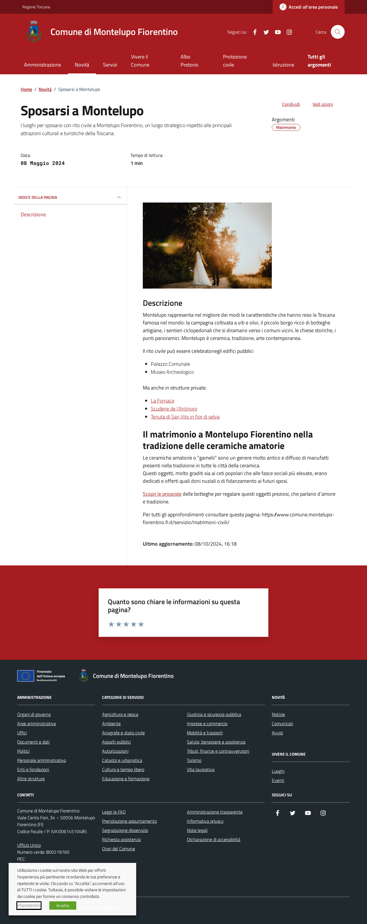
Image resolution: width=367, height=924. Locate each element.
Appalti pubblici (116, 741)
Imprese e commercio (207, 723)
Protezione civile (235, 61)
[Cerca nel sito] (338, 32)
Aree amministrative (36, 723)
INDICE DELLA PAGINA (37, 197)
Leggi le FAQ (114, 811)
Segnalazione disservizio (125, 830)
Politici (23, 751)
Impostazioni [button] (29, 905)
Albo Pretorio (189, 61)
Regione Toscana (36, 7)
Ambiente (111, 723)
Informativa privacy (205, 821)
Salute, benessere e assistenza (216, 741)
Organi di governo (34, 714)
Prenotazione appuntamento (129, 821)
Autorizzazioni (115, 751)
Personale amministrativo (41, 760)
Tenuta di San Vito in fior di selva (185, 417)
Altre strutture (31, 778)
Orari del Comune (118, 848)
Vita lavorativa (200, 769)
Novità (82, 65)
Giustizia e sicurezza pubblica (214, 714)
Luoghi (278, 771)
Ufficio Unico (29, 845)
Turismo (194, 760)
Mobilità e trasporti (205, 732)
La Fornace (162, 400)
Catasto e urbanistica (122, 760)
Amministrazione (42, 65)
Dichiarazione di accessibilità (213, 839)
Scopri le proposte (162, 494)
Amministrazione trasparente (215, 811)
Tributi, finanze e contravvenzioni (218, 751)
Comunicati (282, 723)
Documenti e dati (33, 741)
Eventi (278, 780)
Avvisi (277, 732)
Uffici (22, 732)
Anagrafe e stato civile (123, 732)
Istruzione (283, 65)
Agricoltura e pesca (120, 714)
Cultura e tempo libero (123, 769)
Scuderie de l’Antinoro (174, 409)
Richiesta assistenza (121, 839)
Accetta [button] (62, 905)
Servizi (110, 65)
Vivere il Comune (140, 61)
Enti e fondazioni (33, 769)
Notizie (278, 714)
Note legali (197, 830)
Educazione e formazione (125, 778)
